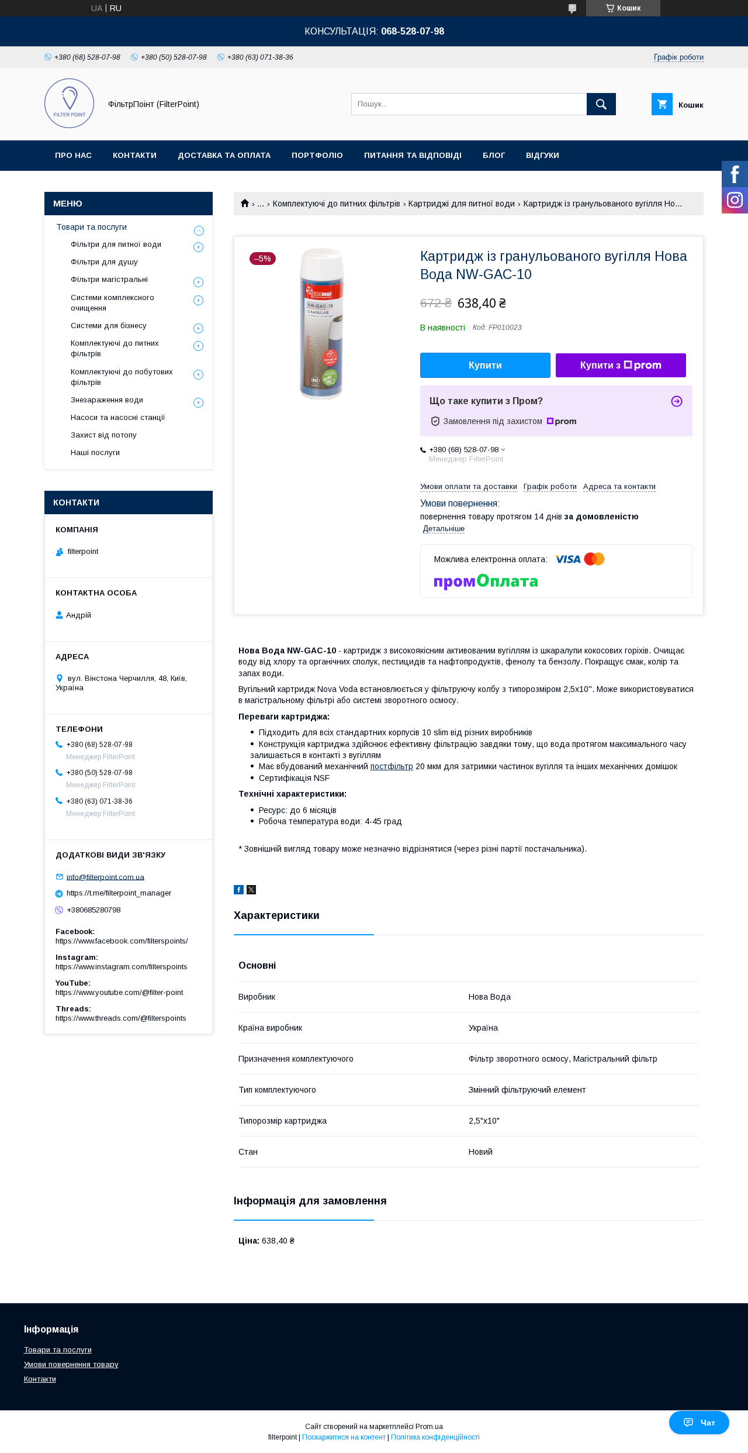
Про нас (73, 155)
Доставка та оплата (224, 155)
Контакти (135, 155)
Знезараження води (107, 399)
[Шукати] (601, 104)
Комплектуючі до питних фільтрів (336, 203)
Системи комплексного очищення (112, 302)
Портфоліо (317, 155)
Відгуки (542, 155)
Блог (494, 155)
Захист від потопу (104, 435)
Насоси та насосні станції (118, 417)
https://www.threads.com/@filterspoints (121, 1018)
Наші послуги (95, 452)
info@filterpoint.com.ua (105, 876)
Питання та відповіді (413, 155)
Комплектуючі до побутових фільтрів (122, 377)
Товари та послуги (91, 227)
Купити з (600, 365)
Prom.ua (429, 1427)
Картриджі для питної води (461, 203)
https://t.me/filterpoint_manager (119, 893)
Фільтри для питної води (116, 244)
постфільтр (391, 766)
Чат (708, 1422)
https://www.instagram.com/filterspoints (122, 966)
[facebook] (239, 891)
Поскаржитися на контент (344, 1437)
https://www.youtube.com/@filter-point (119, 992)
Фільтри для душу (104, 261)
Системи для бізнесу (109, 325)
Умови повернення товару (71, 1364)
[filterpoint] (69, 125)
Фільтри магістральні (109, 279)
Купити (485, 365)
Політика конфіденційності (435, 1437)
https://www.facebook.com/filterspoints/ (122, 940)
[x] (251, 891)
